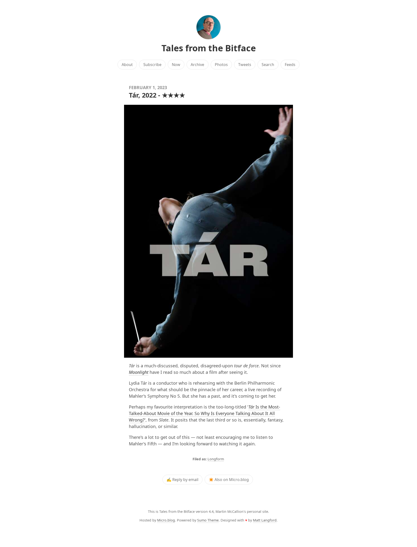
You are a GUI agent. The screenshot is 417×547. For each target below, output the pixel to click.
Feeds (290, 64)
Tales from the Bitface (208, 48)
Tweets (244, 64)
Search (268, 64)
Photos (221, 64)
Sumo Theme (208, 520)
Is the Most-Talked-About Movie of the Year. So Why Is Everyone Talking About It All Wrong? (204, 413)
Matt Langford (265, 520)
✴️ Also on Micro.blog (229, 479)
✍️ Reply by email (182, 479)
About (127, 64)
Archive (197, 64)
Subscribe (152, 64)
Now (176, 64)
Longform (216, 459)
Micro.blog (166, 520)
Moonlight (138, 372)
